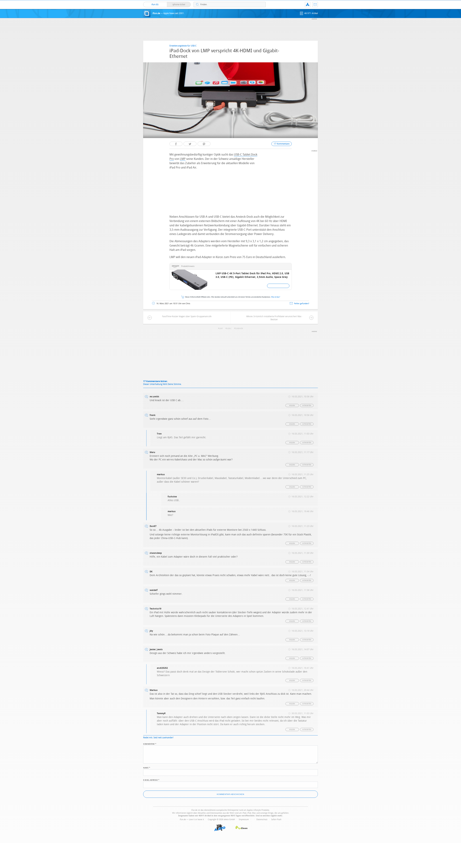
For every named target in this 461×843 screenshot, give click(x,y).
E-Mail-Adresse (151, 779)
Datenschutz (261, 819)
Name (146, 767)
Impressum (244, 819)
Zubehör (239, 328)
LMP (182, 159)
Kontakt (315, 4)
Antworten (306, 405)
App (307, 4)
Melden (292, 405)
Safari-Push (276, 819)
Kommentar (149, 743)
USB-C (229, 328)
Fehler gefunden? (301, 303)
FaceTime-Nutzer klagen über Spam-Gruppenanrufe (186, 316)
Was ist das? (275, 297)
